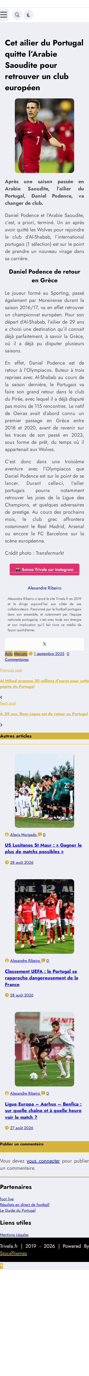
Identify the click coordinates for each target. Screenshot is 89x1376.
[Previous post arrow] (1, 697)
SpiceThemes (13, 1253)
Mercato (20, 654)
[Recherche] (17, 15)
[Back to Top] (1, 1266)
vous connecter (43, 1161)
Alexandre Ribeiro (25, 960)
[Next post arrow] (1, 725)
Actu (9, 654)
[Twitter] (44, 644)
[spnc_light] (28, 15)
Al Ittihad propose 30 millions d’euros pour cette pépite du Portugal (44, 683)
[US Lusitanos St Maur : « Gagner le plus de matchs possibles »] (44, 790)
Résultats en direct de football (24, 1205)
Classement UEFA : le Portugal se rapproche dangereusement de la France (41, 978)
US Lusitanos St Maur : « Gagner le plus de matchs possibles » (43, 848)
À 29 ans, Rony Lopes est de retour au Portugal (44, 714)
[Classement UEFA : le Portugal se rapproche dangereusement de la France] (44, 916)
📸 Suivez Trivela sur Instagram (44, 569)
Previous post (11, 670)
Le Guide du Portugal (18, 1210)
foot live (7, 1199)
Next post (8, 703)
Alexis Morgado (24, 834)
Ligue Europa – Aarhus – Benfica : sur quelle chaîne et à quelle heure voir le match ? (43, 1110)
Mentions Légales (14, 1235)
